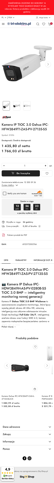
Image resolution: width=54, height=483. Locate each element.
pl (3, 17)
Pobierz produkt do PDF (17, 235)
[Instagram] (29, 458)
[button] (48, 64)
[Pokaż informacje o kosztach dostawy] (39, 226)
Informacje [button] (9, 441)
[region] (27, 207)
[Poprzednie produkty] (6, 365)
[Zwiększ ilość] (45, 166)
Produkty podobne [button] (27, 338)
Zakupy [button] (7, 434)
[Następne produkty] (47, 365)
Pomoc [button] (6, 449)
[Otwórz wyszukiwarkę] (37, 24)
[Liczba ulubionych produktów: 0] (43, 24)
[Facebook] (24, 458)
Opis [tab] (6, 260)
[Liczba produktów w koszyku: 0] (49, 24)
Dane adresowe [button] (11, 427)
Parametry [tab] (21, 260)
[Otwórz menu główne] (3, 24)
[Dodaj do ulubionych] (47, 173)
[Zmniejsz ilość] (4, 166)
